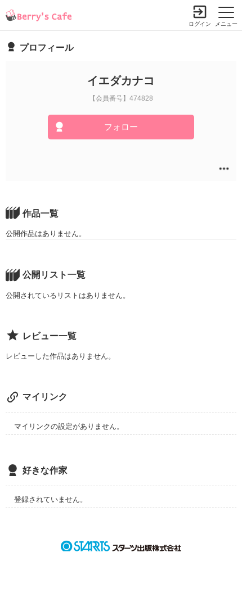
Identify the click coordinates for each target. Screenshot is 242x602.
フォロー (121, 127)
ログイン (200, 24)
